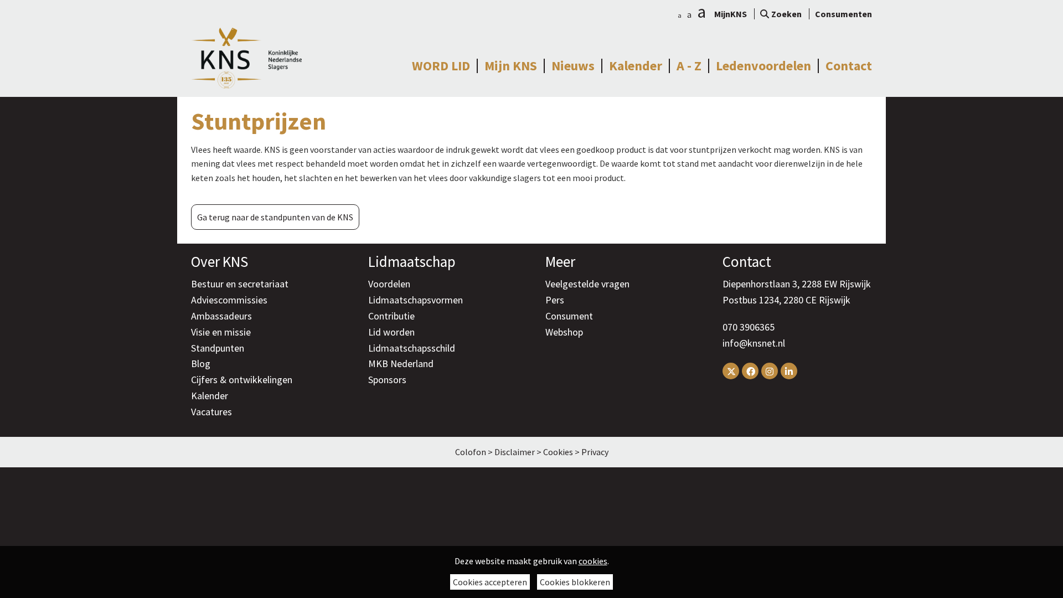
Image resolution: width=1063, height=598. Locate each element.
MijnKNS (730, 13)
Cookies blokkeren (575, 581)
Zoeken (786, 13)
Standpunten (217, 348)
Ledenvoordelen (763, 66)
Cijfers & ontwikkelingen (241, 379)
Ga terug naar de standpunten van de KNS (275, 217)
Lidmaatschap (412, 261)
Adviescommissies (229, 299)
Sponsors (387, 379)
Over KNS (219, 261)
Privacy (594, 451)
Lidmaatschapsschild (411, 348)
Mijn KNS (510, 66)
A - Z (689, 66)
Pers (554, 299)
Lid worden (391, 332)
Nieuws (573, 66)
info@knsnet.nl (754, 343)
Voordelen (389, 283)
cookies (593, 560)
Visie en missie (221, 332)
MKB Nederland (401, 363)
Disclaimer (514, 451)
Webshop (564, 332)
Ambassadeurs (221, 316)
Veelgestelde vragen (587, 283)
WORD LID (441, 66)
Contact (848, 66)
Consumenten (843, 13)
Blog (200, 363)
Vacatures (211, 411)
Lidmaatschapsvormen (415, 299)
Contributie (391, 316)
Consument (569, 316)
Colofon (470, 451)
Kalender (635, 66)
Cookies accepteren (490, 581)
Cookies (558, 451)
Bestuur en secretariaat (239, 283)
